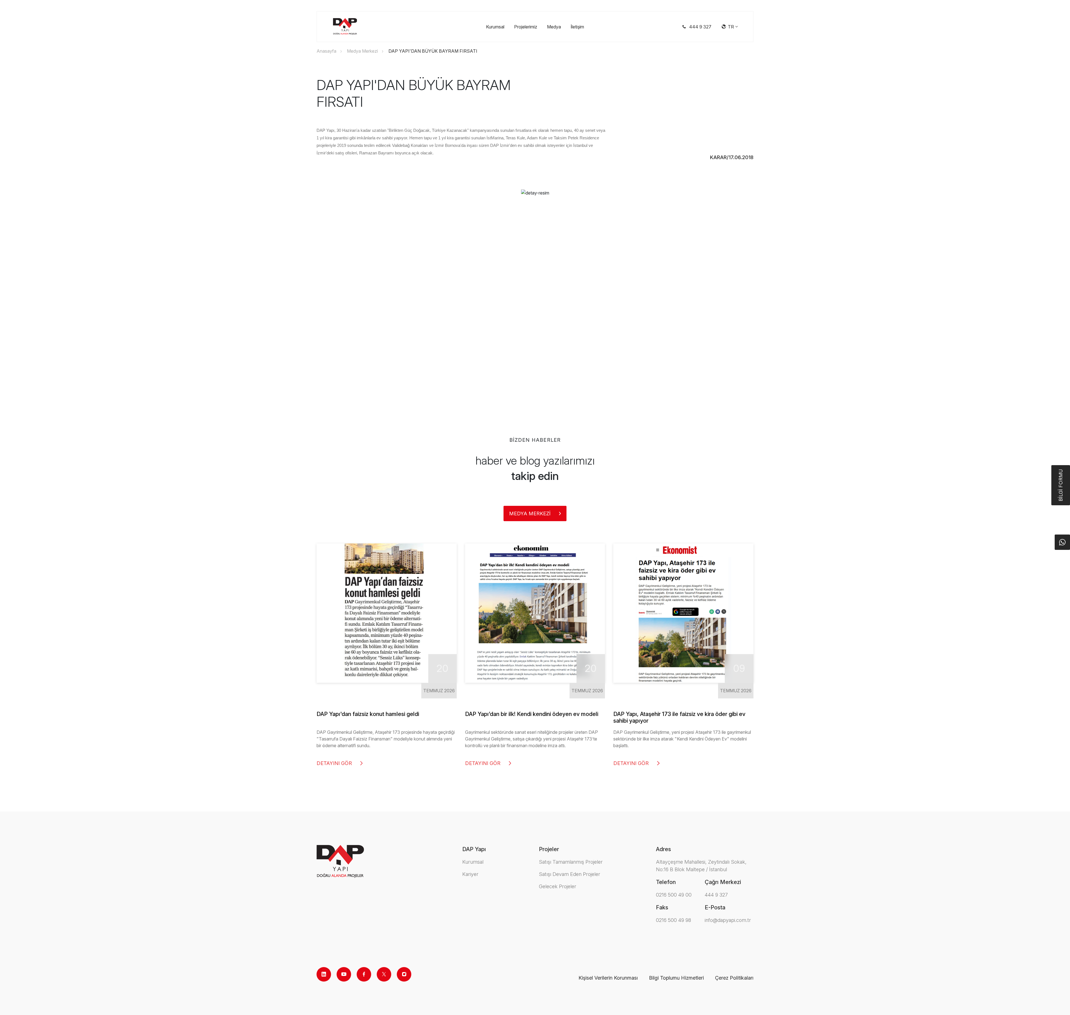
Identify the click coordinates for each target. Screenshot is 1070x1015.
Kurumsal (495, 27)
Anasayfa (326, 51)
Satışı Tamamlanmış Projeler (571, 862)
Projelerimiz (525, 27)
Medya (554, 27)
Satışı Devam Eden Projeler (569, 874)
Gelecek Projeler (557, 886)
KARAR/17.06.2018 (731, 157)
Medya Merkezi (362, 51)
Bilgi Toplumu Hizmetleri (676, 978)
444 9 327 (716, 895)
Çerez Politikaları (734, 978)
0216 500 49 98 (673, 920)
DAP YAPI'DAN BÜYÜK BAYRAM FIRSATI (432, 51)
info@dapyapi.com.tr (728, 920)
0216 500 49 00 (674, 895)
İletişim (577, 27)
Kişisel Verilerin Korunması (608, 978)
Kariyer (470, 874)
